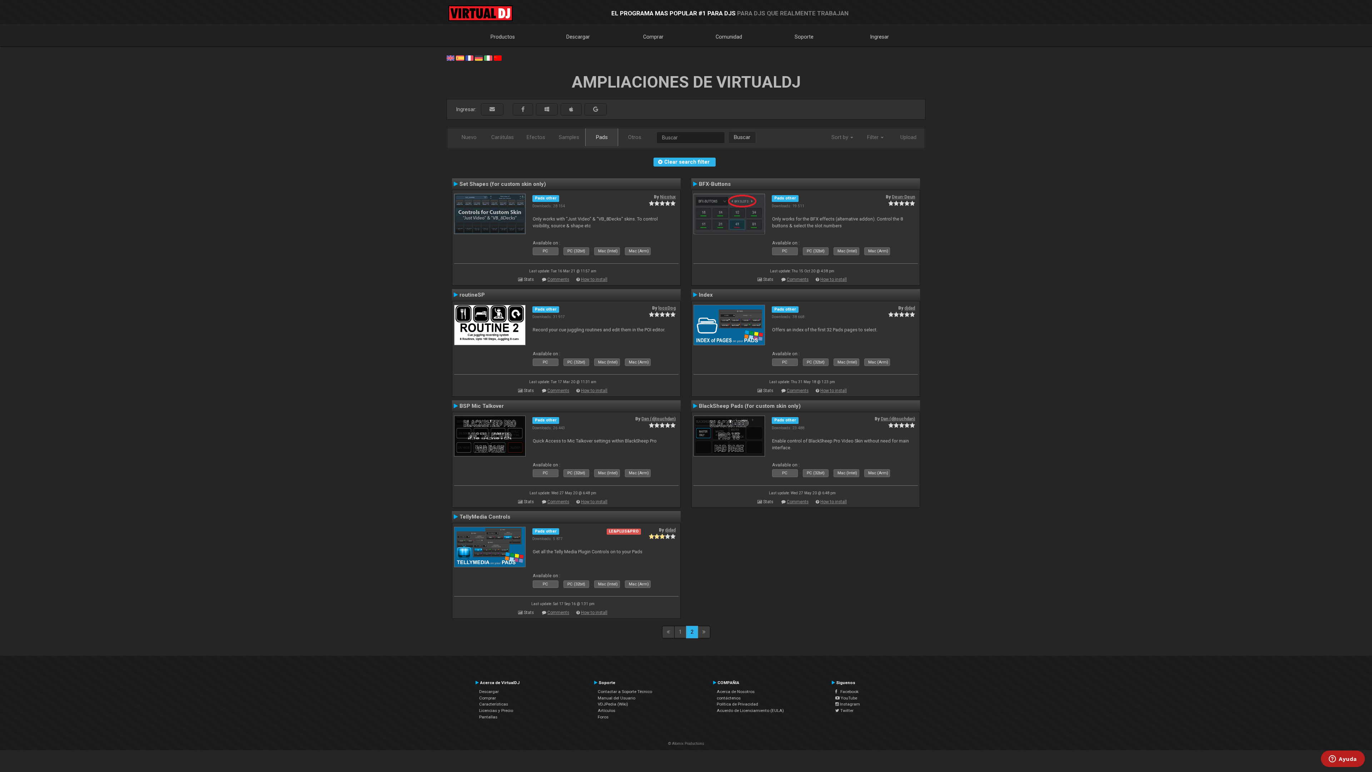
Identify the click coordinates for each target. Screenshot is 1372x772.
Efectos (536, 137)
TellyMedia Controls (484, 517)
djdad (909, 308)
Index (706, 295)
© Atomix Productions (686, 743)
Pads (602, 137)
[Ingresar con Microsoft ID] (547, 109)
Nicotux (668, 196)
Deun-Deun (903, 196)
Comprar (653, 37)
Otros (634, 137)
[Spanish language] (460, 57)
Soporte (804, 37)
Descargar (578, 37)
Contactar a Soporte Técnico (625, 691)
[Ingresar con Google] (596, 109)
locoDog (667, 308)
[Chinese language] (498, 57)
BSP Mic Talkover (481, 406)
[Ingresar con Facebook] (523, 109)
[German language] (479, 57)
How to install (594, 279)
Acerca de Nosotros (736, 691)
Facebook (848, 691)
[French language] (469, 57)
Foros (603, 716)
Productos (503, 37)
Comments (558, 279)
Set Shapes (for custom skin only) (502, 184)
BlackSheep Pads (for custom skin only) (750, 406)
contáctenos (729, 698)
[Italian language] (488, 57)
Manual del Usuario (616, 698)
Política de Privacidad (737, 704)
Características (493, 704)
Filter (873, 137)
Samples (569, 137)
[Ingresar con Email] (492, 109)
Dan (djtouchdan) (658, 418)
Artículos (606, 710)
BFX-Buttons (715, 184)
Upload (908, 137)
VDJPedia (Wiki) (613, 704)
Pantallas (488, 716)
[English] (450, 57)
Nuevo (469, 137)
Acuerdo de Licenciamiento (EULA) (750, 710)
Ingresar (879, 37)
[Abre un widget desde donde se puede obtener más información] (1343, 759)
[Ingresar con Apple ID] (571, 109)
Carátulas (502, 137)
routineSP (472, 295)
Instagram (849, 704)
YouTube (848, 698)
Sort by (840, 137)
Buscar (742, 137)
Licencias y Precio (496, 710)
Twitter (846, 710)
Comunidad (729, 37)
